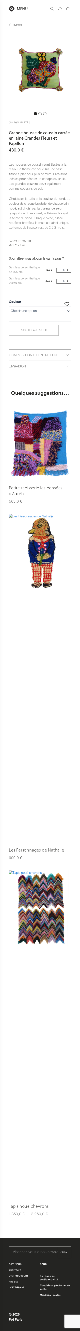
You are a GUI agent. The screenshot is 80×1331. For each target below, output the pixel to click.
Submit (64, 1252)
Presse (13, 1282)
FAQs (43, 1264)
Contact (15, 1270)
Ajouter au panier (33, 330)
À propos (15, 1264)
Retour (18, 25)
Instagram (16, 1287)
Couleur (15, 301)
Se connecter (60, 8)
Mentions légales (50, 1295)
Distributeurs (19, 1276)
